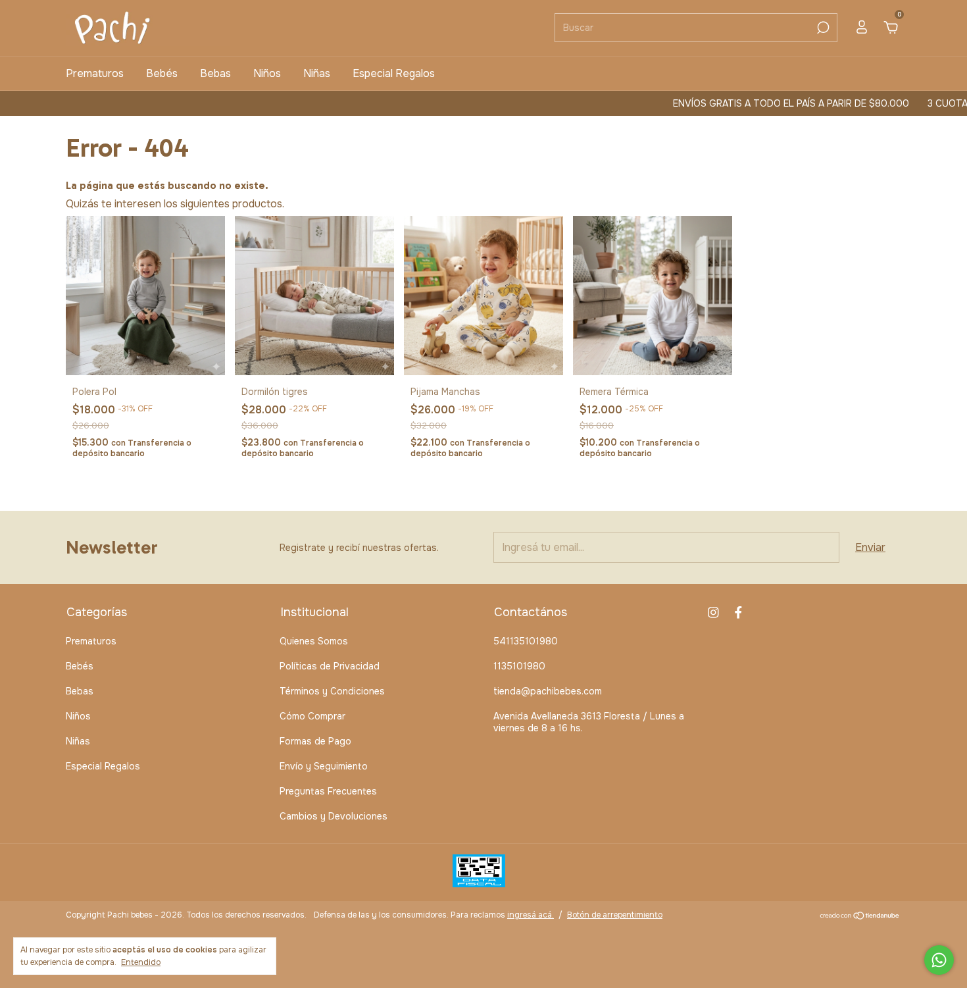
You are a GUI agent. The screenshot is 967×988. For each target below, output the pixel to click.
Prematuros (95, 73)
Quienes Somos (314, 641)
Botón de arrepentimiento (614, 915)
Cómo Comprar (312, 716)
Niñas (316, 73)
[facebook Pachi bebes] (738, 612)
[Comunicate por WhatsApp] (939, 960)
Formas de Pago (315, 741)
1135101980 (519, 666)
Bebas (215, 73)
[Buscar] (822, 27)
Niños (267, 73)
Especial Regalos (394, 73)
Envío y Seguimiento (324, 766)
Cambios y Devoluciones (333, 816)
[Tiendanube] (860, 916)
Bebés (162, 73)
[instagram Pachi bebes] (713, 612)
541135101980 (525, 641)
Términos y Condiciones (332, 691)
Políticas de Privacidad (330, 666)
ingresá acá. (530, 915)
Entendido (141, 962)
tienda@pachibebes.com (547, 691)
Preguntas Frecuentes (328, 791)
